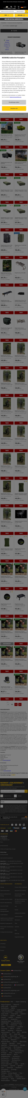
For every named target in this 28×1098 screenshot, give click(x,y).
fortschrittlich (20, 11)
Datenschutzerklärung (15, 97)
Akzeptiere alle (14, 108)
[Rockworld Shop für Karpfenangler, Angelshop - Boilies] (7, 7)
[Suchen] (26, 11)
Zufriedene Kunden (21, 1)
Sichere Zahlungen (13, 1)
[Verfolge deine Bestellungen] (11, 7)
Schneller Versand (6, 1)
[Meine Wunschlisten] (15, 7)
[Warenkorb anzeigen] (19, 7)
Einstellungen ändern (14, 102)
